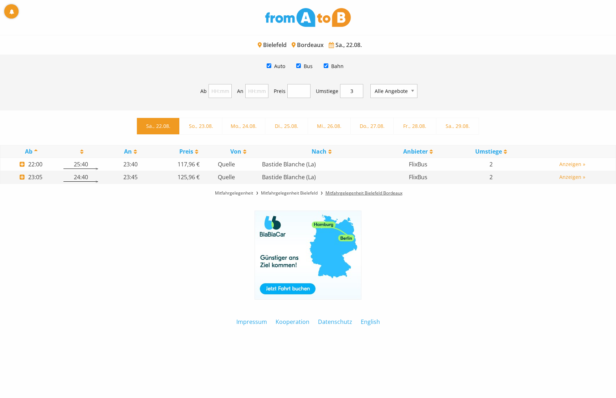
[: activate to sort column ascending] (81, 151)
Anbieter (415, 151)
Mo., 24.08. (244, 126)
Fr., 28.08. (414, 126)
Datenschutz (335, 322)
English (370, 322)
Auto (279, 66)
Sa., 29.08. (458, 126)
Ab (203, 91)
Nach (319, 151)
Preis (280, 91)
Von (235, 151)
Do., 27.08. (372, 126)
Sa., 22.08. (158, 126)
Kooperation (292, 322)
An (240, 91)
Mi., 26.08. (329, 126)
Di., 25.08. (286, 126)
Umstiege (327, 91)
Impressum (251, 322)
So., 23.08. (201, 126)
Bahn (337, 66)
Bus (308, 66)
